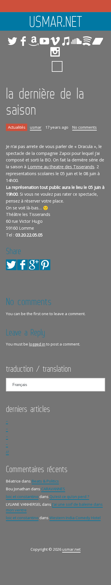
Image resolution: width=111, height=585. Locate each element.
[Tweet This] (11, 264)
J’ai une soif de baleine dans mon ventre (54, 507)
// (7, 452)
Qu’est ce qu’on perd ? (69, 496)
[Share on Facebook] (22, 264)
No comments (84, 127)
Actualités (16, 127)
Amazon (33, 41)
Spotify (87, 41)
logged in (37, 344)
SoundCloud (76, 41)
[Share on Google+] (33, 264)
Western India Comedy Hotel (75, 517)
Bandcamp (97, 41)
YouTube (44, 41)
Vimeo (55, 41)
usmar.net (55, 21)
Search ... (57, 66)
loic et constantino (22, 496)
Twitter (12, 41)
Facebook (23, 41)
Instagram (55, 51)
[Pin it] (45, 264)
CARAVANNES (53, 488)
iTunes (65, 41)
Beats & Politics (45, 481)
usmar (35, 127)
